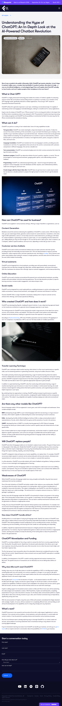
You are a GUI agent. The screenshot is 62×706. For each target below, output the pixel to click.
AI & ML (43, 628)
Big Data (21, 38)
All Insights (5, 15)
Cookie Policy (56, 696)
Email (41, 696)
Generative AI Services (10, 38)
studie (45, 253)
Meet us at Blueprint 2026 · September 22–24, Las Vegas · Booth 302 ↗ (37, 2)
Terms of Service (4, 701)
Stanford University (14, 317)
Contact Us (30, 696)
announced (15, 579)
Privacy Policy (22, 699)
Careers (36, 696)
